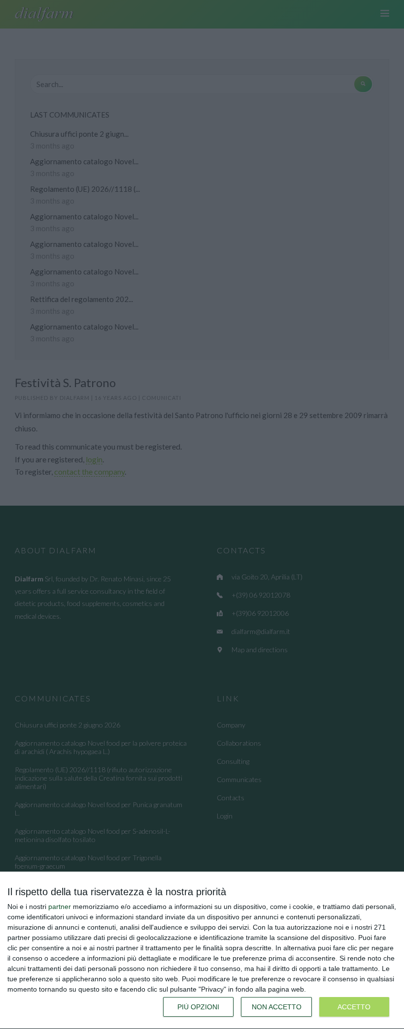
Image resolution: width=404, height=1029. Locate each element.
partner (59, 906)
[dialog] (202, 950)
